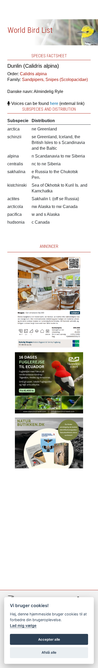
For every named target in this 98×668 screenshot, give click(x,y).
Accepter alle (49, 639)
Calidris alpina (33, 74)
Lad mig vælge (23, 625)
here (54, 103)
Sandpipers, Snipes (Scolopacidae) (55, 79)
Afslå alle (49, 652)
